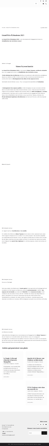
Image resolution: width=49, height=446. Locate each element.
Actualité (17, 363)
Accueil (3, 27)
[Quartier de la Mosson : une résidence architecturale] (36, 353)
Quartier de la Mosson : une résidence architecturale (35, 359)
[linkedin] (43, 1)
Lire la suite (6, 376)
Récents (41, 361)
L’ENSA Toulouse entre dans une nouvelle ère (36, 388)
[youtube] (43, 4)
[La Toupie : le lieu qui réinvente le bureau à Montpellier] (12, 353)
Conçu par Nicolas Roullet (19, 444)
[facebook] (41, 1)
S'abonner (44, 433)
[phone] (46, 4)
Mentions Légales (37, 444)
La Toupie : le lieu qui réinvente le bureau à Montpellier (10, 360)
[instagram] (46, 1)
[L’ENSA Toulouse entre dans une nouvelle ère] (36, 383)
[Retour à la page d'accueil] (6, 3)
